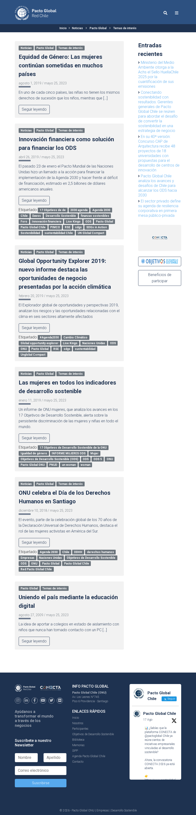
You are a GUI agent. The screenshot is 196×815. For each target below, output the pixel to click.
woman (85, 465)
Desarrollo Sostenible (61, 215)
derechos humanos (100, 552)
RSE (67, 227)
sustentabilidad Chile (58, 233)
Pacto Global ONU (33, 465)
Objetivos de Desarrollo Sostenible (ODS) (49, 459)
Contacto (77, 761)
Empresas (27, 558)
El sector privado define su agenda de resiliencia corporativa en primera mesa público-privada (159, 208)
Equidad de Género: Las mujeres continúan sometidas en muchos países (61, 65)
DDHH (78, 552)
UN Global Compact (91, 233)
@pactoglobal (153, 736)
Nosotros (77, 723)
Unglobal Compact (33, 354)
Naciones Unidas (93, 343)
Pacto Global (98, 28)
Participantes (80, 728)
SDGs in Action (96, 227)
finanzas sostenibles (95, 215)
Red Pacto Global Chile (36, 569)
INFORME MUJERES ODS (69, 453)
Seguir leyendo (34, 109)
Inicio (63, 28)
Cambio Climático (75, 337)
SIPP (75, 750)
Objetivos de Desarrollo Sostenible (91, 558)
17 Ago (147, 719)
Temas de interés (124, 28)
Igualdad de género (34, 453)
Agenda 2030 (101, 210)
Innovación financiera (46, 221)
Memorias (78, 745)
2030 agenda (78, 210)
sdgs (78, 227)
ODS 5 (97, 459)
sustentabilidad (85, 349)
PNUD (53, 465)
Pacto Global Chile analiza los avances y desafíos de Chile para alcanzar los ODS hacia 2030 (157, 185)
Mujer (94, 453)
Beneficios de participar (159, 277)
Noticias (77, 28)
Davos (36, 215)
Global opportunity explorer (39, 343)
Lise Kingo (73, 221)
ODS (88, 221)
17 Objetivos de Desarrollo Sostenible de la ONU (73, 447)
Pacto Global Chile (33, 227)
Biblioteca (78, 739)
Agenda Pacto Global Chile (88, 756)
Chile (24, 215)
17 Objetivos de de (53, 210)
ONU (24, 349)
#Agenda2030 (49, 337)
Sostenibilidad (30, 233)
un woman (69, 465)
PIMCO (55, 227)
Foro (24, 221)
